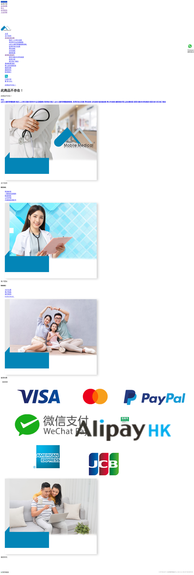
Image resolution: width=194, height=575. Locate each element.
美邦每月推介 (49, 102)
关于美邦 (8, 36)
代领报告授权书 (10, 200)
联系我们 (8, 72)
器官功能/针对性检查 (16, 57)
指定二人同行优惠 (15, 40)
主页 (6, 34)
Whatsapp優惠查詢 (190, 51)
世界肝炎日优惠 (14, 46)
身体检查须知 (10, 63)
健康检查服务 (10, 55)
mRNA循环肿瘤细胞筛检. (18, 44)
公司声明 (8, 198)
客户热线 (8, 292)
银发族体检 (102, 102)
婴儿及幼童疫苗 (10, 65)
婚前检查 (12, 53)
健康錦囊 (4, 2)
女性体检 (12, 51)
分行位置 (8, 290)
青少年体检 (111, 102)
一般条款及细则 (10, 193)
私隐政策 (8, 191)
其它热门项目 (14, 61)
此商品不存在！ (10, 85)
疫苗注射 (12, 59)
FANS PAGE (9, 296)
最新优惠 (8, 68)
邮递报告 (8, 196)
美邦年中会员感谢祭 (16, 42)
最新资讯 (8, 70)
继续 (2, 100)
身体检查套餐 (10, 38)
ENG (10, 81)
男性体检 (12, 48)
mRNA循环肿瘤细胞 (8, 102)
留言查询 (8, 294)
